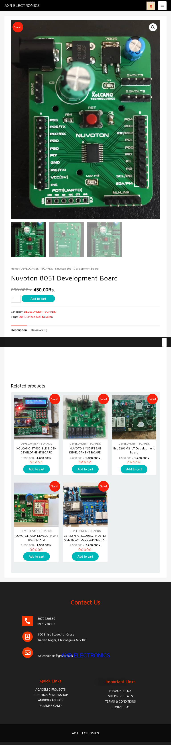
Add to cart (38, 299)
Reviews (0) (39, 330)
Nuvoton (47, 316)
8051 (22, 316)
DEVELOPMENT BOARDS (37, 268)
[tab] (19, 330)
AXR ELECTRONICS (22, 5)
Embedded (33, 316)
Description (19, 330)
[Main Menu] (162, 5)
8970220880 (46, 619)
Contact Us (85, 602)
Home (14, 268)
